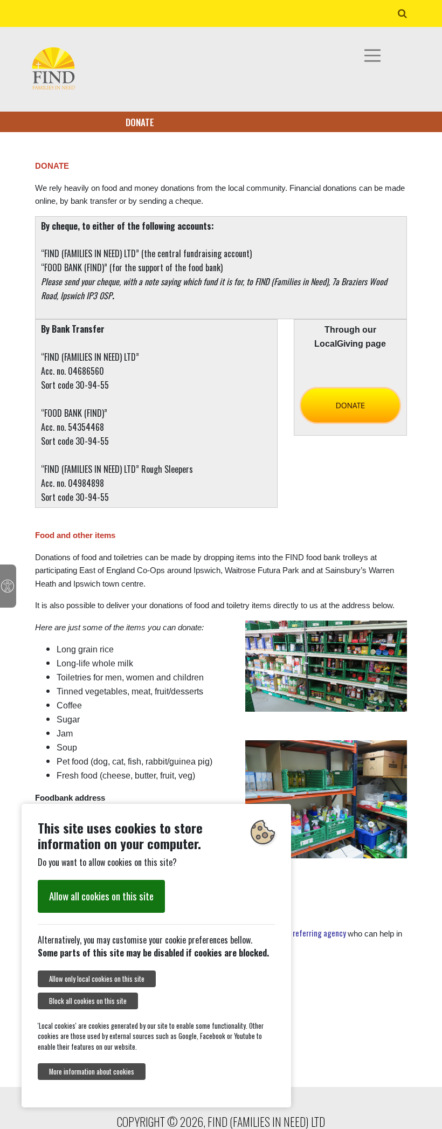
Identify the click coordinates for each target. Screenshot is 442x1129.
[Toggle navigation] (372, 55)
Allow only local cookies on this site (96, 979)
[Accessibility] (8, 586)
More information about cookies (91, 1071)
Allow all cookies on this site (101, 896)
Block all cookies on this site (88, 1001)
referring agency (320, 933)
